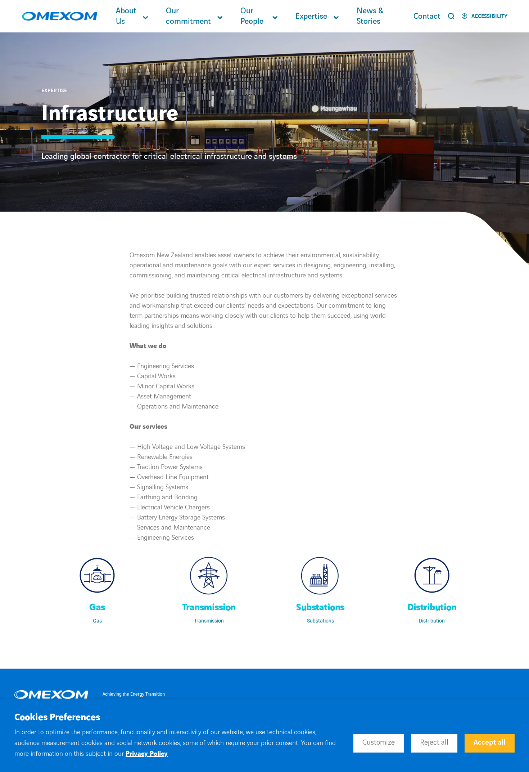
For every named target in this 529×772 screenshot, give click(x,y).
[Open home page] (60, 16)
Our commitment (188, 16)
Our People (251, 16)
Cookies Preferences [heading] (57, 717)
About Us (126, 16)
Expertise (311, 16)
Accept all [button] (490, 742)
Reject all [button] (434, 742)
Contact (426, 16)
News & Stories (370, 16)
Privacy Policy (147, 753)
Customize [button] (378, 742)
